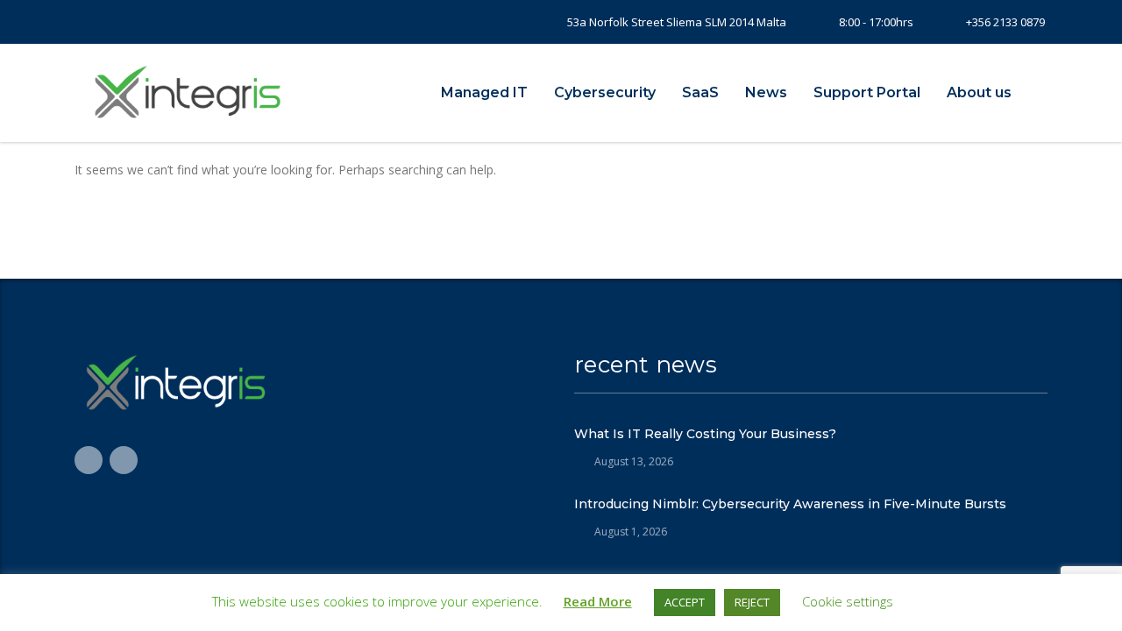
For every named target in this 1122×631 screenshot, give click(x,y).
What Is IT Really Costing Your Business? (705, 434)
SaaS (700, 92)
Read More (598, 601)
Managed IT (484, 92)
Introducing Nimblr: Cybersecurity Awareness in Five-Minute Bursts (790, 504)
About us (979, 92)
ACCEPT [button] (684, 602)
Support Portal (866, 92)
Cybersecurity (605, 92)
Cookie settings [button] (847, 601)
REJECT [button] (752, 602)
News (766, 92)
